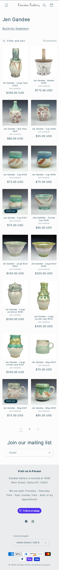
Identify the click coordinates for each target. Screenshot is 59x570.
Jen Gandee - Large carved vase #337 (15, 363)
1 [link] (20, 429)
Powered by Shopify (41, 565)
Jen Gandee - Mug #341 (15, 408)
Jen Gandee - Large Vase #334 (15, 84)
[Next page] (38, 429)
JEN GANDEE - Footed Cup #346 (44, 219)
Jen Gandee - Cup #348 (44, 129)
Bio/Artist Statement (15, 28)
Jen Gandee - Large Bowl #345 (43, 265)
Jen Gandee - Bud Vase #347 (15, 130)
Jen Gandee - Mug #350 (44, 408)
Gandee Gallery (24, 565)
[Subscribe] (49, 452)
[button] (6, 5)
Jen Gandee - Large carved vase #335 (44, 317)
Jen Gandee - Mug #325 (44, 362)
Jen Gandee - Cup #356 (44, 174)
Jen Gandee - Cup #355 (15, 174)
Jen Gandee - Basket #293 (43, 81)
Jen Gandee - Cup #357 (15, 218)
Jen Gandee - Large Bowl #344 (15, 265)
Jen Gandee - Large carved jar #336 (15, 310)
